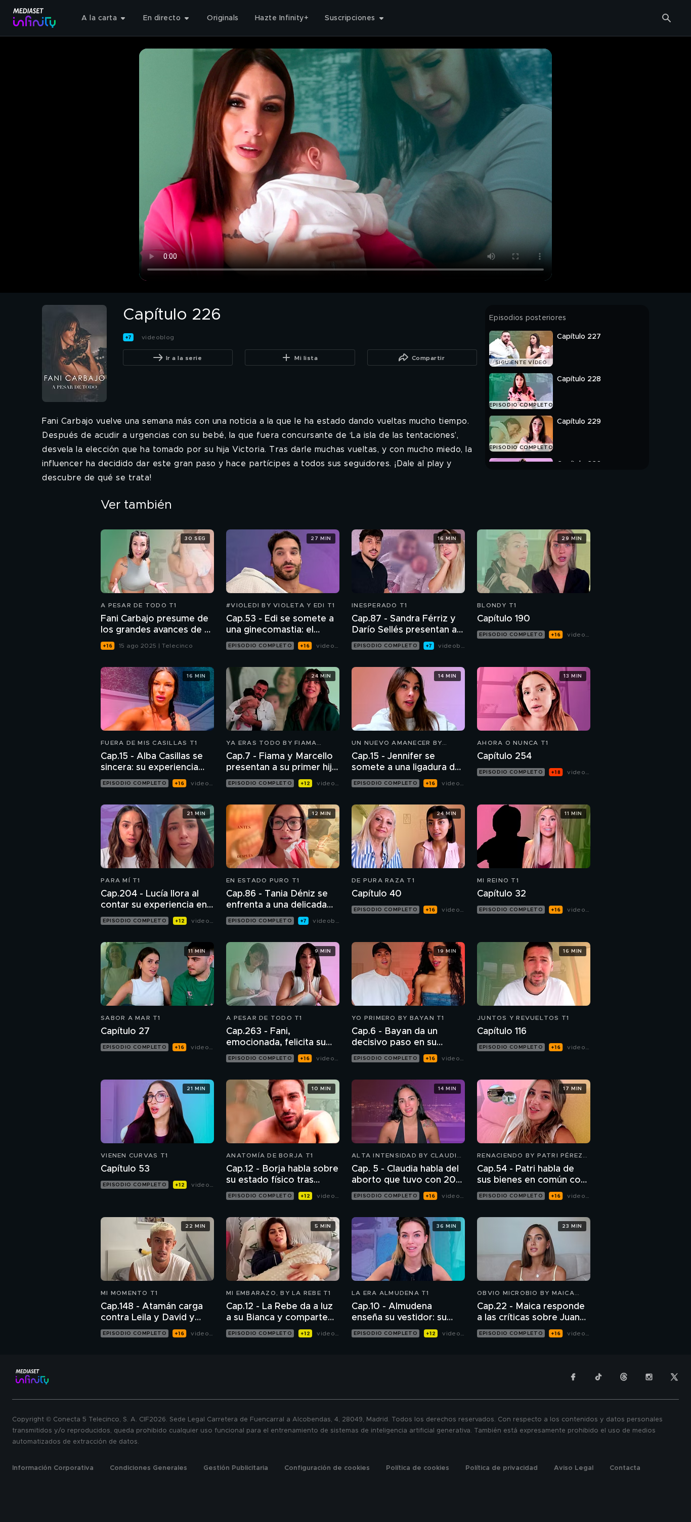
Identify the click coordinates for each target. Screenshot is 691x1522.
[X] (674, 1376)
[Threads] (623, 1376)
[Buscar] (667, 18)
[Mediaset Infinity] (34, 18)
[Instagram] (649, 1376)
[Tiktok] (598, 1376)
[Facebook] (573, 1376)
